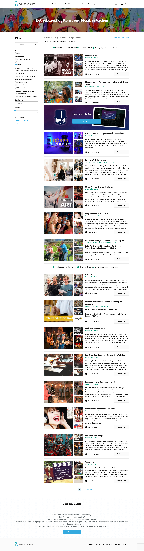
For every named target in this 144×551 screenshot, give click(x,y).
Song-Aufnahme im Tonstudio (97, 213)
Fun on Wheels (22, 85)
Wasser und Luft (22, 88)
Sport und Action (22, 82)
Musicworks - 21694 (91, 277)
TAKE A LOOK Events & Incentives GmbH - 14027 (101, 242)
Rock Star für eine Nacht (95, 328)
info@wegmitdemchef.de (95, 544)
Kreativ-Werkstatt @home (96, 160)
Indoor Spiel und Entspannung (26, 76)
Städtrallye (20, 73)
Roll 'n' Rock (90, 275)
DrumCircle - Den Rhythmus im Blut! (100, 382)
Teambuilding (21, 94)
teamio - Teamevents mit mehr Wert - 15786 (99, 162)
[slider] (15, 110)
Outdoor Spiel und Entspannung (27, 71)
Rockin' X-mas (91, 55)
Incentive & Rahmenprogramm (27, 96)
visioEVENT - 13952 (91, 384)
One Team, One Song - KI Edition (98, 435)
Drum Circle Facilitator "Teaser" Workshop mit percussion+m (103, 302)
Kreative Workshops (23, 59)
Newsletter (81, 4)
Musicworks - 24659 (91, 437)
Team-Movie (90, 462)
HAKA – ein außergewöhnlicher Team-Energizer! (104, 240)
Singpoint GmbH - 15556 (93, 216)
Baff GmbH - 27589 (91, 135)
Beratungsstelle (94, 4)
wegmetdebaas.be (22, 123)
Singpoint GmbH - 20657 (93, 411)
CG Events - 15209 (91, 464)
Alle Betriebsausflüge (113, 544)
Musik (19, 65)
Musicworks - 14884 (91, 330)
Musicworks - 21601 (91, 357)
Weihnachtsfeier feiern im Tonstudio (100, 408)
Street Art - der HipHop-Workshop (99, 187)
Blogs (124, 544)
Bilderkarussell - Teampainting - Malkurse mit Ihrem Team (106, 83)
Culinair (19, 62)
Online (19, 53)
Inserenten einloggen (111, 4)
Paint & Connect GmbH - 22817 (95, 87)
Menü (127, 4)
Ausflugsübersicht (59, 4)
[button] (64, 65)
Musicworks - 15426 (91, 57)
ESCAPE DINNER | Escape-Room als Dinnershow (104, 133)
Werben (71, 4)
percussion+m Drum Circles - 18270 (96, 306)
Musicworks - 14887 (91, 189)
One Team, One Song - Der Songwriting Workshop (105, 355)
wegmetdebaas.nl (21, 120)
